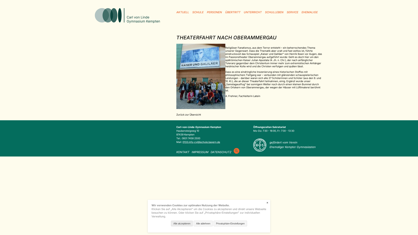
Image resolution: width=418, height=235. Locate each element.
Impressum (200, 152)
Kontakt (182, 152)
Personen (214, 12)
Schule (198, 12)
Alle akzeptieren (181, 223)
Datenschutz (221, 152)
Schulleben (274, 12)
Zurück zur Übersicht (188, 114)
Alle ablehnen (203, 223)
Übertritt (233, 12)
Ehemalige (310, 12)
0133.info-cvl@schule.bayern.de (201, 142)
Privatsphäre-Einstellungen (230, 223)
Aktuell (182, 12)
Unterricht (253, 12)
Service (292, 12)
